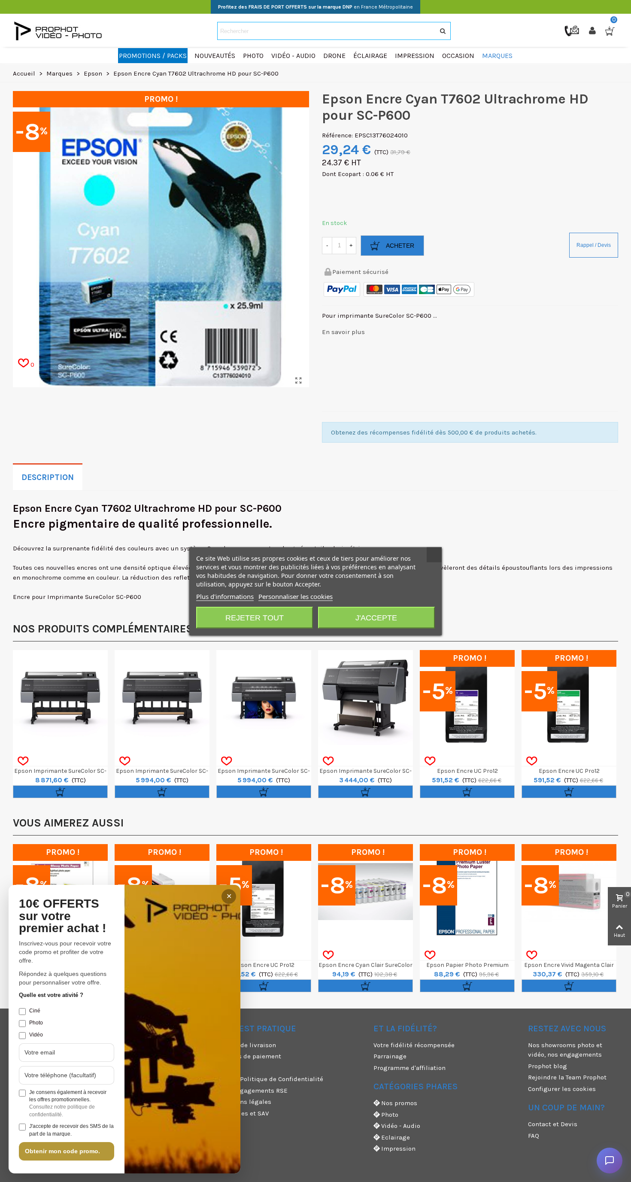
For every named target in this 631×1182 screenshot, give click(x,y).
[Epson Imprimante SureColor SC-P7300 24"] (365, 697)
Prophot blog (547, 1066)
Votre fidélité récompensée (414, 1045)
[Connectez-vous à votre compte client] (593, 30)
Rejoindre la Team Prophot (567, 1077)
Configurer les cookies (562, 1089)
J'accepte (376, 617)
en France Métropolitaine (315, 7)
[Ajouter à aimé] (23, 761)
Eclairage (395, 1137)
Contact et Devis (552, 1124)
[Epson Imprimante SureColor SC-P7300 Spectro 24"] (263, 697)
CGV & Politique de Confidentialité (271, 1079)
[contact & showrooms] (572, 30)
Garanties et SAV (244, 1113)
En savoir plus (343, 332)
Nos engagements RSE (253, 1090)
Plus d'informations (225, 596)
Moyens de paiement (250, 1056)
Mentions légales (245, 1102)
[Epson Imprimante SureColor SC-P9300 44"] (162, 697)
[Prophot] (60, 30)
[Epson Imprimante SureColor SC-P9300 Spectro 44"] (60, 697)
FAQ (533, 1135)
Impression (398, 1148)
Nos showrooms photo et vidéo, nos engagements (565, 1050)
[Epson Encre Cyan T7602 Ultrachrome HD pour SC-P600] (298, 380)
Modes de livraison (247, 1045)
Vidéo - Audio (400, 1126)
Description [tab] (47, 477)
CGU (225, 1068)
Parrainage (390, 1056)
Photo (389, 1114)
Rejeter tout (254, 617)
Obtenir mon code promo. (62, 1151)
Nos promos (399, 1103)
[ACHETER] (60, 791)
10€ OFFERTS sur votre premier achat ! (62, 916)
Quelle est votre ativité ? (51, 995)
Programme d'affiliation (409, 1068)
